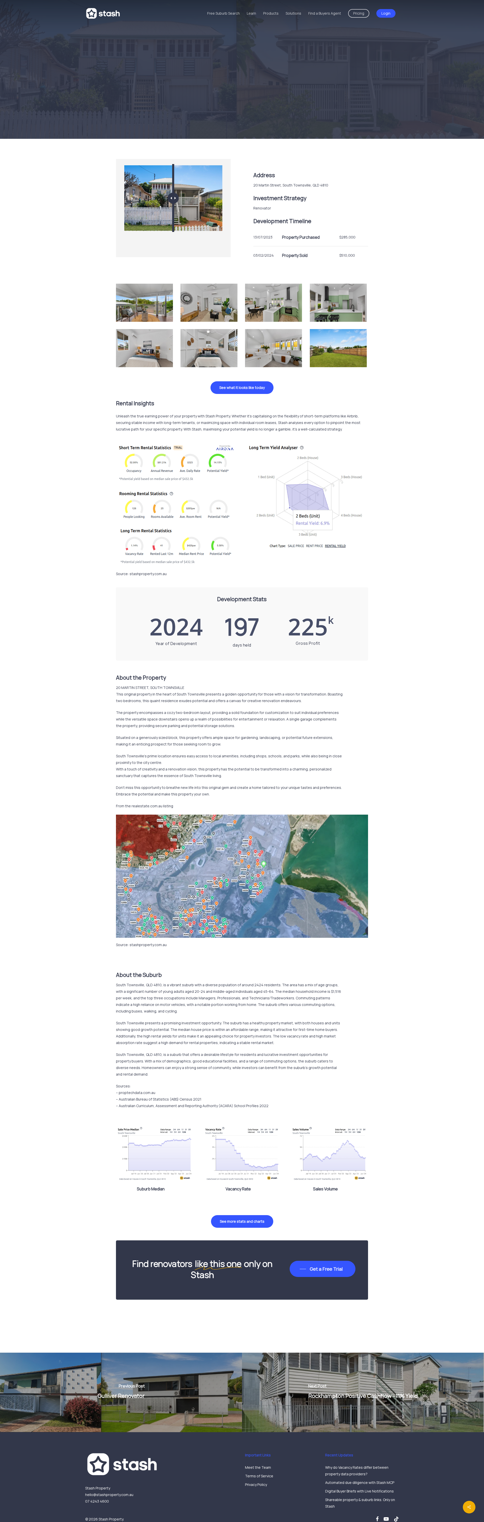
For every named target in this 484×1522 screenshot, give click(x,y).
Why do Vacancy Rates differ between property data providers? (356, 1470)
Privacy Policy (256, 1484)
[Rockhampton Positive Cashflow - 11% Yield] (363, 1392)
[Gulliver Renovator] (121, 1392)
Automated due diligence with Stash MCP (359, 1482)
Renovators (256, 105)
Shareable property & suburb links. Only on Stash (360, 1503)
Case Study (227, 105)
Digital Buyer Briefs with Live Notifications (359, 1491)
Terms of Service (259, 1476)
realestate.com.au (147, 806)
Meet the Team (258, 1467)
